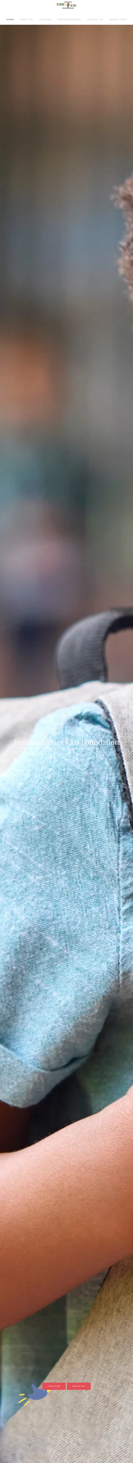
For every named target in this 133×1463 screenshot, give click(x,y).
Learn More (54, 1386)
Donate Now (118, 19)
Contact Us (95, 19)
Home (10, 19)
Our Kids (45, 19)
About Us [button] (26, 19)
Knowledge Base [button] (69, 19)
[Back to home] (66, 5)
